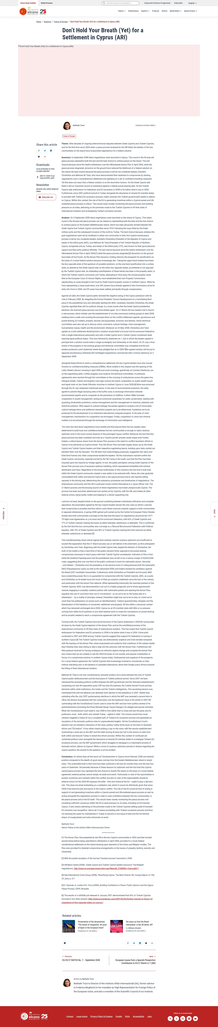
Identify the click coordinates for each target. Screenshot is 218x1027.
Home (38, 21)
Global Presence (47, 3)
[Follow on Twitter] (176, 1019)
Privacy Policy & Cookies (101, 1016)
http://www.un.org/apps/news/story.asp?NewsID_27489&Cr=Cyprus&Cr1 (106, 868)
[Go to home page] (35, 10)
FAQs (127, 1016)
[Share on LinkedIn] (50, 151)
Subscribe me (47, 197)
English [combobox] (192, 3)
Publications (133, 11)
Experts (144, 11)
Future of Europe (61, 21)
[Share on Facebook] (38, 151)
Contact (69, 1016)
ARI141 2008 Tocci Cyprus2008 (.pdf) (47, 177)
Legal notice (81, 1016)
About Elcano (189, 11)
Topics (121, 11)
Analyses (47, 21)
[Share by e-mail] (38, 157)
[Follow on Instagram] (182, 1019)
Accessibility (138, 1016)
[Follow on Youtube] (195, 1019)
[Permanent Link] (44, 157)
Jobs (149, 1016)
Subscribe (178, 3)
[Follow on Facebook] (170, 1019)
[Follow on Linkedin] (189, 1019)
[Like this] (64, 943)
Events (164, 11)
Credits (119, 1016)
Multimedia (174, 11)
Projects (155, 11)
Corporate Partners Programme (157, 3)
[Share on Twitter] (44, 151)
